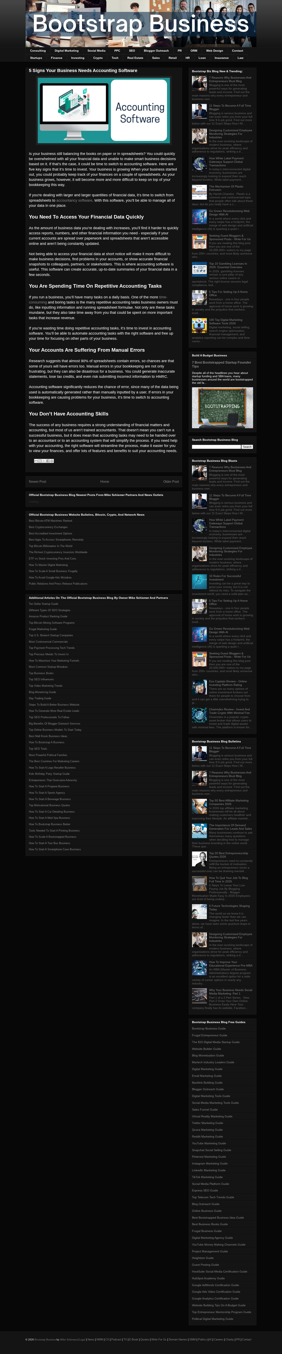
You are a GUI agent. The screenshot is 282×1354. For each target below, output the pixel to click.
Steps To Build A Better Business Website (54, 704)
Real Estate (135, 57)
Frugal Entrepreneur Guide (209, 1035)
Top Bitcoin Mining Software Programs (52, 622)
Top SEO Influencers (41, 679)
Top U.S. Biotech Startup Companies (51, 635)
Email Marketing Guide (207, 1075)
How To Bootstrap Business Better (49, 824)
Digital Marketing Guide (207, 1069)
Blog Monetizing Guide (42, 692)
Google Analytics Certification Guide (215, 1298)
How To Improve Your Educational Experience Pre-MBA (230, 963)
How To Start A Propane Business (49, 786)
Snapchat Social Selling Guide (211, 1150)
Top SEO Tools (38, 748)
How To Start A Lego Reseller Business (52, 767)
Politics (202, 1339)
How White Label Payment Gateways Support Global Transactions (226, 162)
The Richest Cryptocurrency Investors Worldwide (58, 552)
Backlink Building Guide (207, 1082)
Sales (156, 57)
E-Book (133, 1339)
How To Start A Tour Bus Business (49, 843)
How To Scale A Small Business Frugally (53, 571)
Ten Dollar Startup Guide (43, 603)
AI (210, 1339)
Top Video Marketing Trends (46, 685)
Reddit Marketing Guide (207, 1136)
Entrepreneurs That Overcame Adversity (53, 780)
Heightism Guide (203, 1258)
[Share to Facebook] (48, 461)
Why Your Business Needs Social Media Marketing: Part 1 (230, 991)
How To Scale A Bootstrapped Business (52, 836)
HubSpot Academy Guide (208, 1278)
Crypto (98, 57)
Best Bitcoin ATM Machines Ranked (50, 520)
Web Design (214, 50)
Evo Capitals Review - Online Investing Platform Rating (228, 683)
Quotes (144, 1339)
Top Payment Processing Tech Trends (52, 647)
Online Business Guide (207, 1210)
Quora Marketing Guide (207, 1129)
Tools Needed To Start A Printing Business (54, 830)
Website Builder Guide (206, 1048)
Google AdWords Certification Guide (215, 1285)
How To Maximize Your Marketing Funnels (54, 660)
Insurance (222, 57)
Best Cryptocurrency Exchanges (48, 527)
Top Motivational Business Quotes (49, 805)
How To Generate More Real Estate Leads (54, 710)
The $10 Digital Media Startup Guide (216, 1042)
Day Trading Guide (40, 698)
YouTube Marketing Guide (209, 1143)
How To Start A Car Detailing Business (52, 811)
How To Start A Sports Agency (47, 792)
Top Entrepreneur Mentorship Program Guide (221, 1312)
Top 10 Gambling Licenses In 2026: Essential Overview (228, 265)
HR (188, 57)
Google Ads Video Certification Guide (216, 1291)
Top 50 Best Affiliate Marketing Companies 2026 (229, 802)
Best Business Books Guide (210, 1224)
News (91, 1339)
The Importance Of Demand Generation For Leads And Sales (230, 827)
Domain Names (178, 1339)
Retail (173, 57)
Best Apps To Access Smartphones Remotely (56, 539)
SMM (192, 1339)
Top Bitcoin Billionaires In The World (50, 546)
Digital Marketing (67, 50)
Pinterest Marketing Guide (209, 1156)
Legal (82, 1339)
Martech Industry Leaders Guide (213, 1062)
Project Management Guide (210, 1251)
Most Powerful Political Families (48, 755)
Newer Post (37, 481)
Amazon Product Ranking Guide (48, 616)
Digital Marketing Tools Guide (211, 1096)
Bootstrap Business (45, 1339)
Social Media (96, 50)
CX (107, 1339)
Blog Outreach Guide (205, 1204)
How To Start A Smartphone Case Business (55, 849)
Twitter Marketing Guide (207, 1123)
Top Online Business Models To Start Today (55, 729)
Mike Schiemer (68, 1339)
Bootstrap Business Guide (209, 1028)
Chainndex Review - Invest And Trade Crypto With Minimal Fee (229, 711)
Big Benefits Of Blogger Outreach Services (54, 723)
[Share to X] (44, 461)
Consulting (38, 50)
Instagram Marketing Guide (210, 1163)
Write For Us (158, 1339)
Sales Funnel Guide (205, 1109)
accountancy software (74, 200)
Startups (36, 57)
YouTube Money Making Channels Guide (218, 1244)
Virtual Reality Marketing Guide (212, 1116)
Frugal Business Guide (207, 1231)
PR (180, 50)
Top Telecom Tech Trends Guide (213, 1197)
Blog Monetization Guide (208, 1055)
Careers (218, 1339)
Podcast (116, 1339)
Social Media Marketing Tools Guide (215, 1102)
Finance (56, 57)
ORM (194, 50)
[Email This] (36, 461)
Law (240, 57)
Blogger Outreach (156, 50)
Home (104, 481)
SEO (132, 50)
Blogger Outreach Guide (208, 1089)
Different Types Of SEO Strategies (49, 610)
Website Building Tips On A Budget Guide (219, 1305)
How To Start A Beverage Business (50, 799)
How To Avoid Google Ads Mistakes (50, 577)
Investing (77, 57)
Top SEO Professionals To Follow (49, 717)
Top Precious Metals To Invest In (49, 654)
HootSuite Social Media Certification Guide (219, 1271)
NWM (99, 1339)
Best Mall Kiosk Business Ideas (48, 736)
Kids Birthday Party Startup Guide (49, 773)
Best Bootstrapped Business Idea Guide (218, 1217)
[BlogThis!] (40, 461)
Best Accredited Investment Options (50, 533)
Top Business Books (41, 673)
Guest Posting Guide (205, 1264)
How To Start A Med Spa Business (49, 817)
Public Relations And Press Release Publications (58, 583)
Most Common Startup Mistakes (48, 666)
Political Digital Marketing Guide (212, 1318)
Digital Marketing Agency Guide (212, 1237)
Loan (202, 57)
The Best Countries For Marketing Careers (54, 761)
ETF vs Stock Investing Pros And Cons (52, 558)
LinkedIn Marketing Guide (209, 1170)
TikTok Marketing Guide (207, 1177)
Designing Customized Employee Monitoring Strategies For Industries (230, 134)
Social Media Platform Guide (210, 1183)
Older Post (171, 481)
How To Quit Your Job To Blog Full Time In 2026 (228, 879)
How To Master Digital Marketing (48, 564)
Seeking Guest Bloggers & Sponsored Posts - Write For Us (230, 237)
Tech (115, 57)
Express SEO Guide (205, 1190)
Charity (229, 1339)
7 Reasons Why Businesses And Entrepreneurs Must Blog (230, 79)
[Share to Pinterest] (52, 461)
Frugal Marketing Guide (43, 629)
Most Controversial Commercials (48, 641)
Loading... (35, 501)
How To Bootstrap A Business (46, 742)
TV (125, 1339)
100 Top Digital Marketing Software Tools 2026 (225, 321)
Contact (237, 50)
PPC (117, 50)
